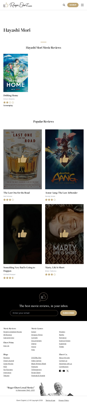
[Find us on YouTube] (64, 371)
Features (34, 367)
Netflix (61, 335)
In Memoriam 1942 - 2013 (25, 390)
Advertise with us (65, 364)
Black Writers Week (38, 364)
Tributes (6, 376)
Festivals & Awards (38, 376)
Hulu (33, 350)
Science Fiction (64, 341)
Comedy (34, 338)
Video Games (36, 361)
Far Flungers (8, 370)
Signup (72, 5)
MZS (5, 367)
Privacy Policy (64, 400)
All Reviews (7, 335)
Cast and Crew (8, 338)
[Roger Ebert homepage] (17, 5)
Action (33, 332)
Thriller (61, 347)
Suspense (62, 344)
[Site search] (64, 5)
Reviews (6, 358)
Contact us (63, 361)
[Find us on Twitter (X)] (68, 371)
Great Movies (8, 364)
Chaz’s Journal (8, 361)
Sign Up (6, 346)
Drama (33, 344)
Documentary (36, 341)
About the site (64, 358)
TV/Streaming (36, 370)
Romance (62, 338)
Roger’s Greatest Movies (12, 332)
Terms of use (50, 400)
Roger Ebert (36, 373)
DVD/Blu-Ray (36, 358)
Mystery (62, 332)
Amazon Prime (37, 335)
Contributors (63, 367)
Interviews (7, 373)
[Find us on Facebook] (60, 371)
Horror (33, 347)
